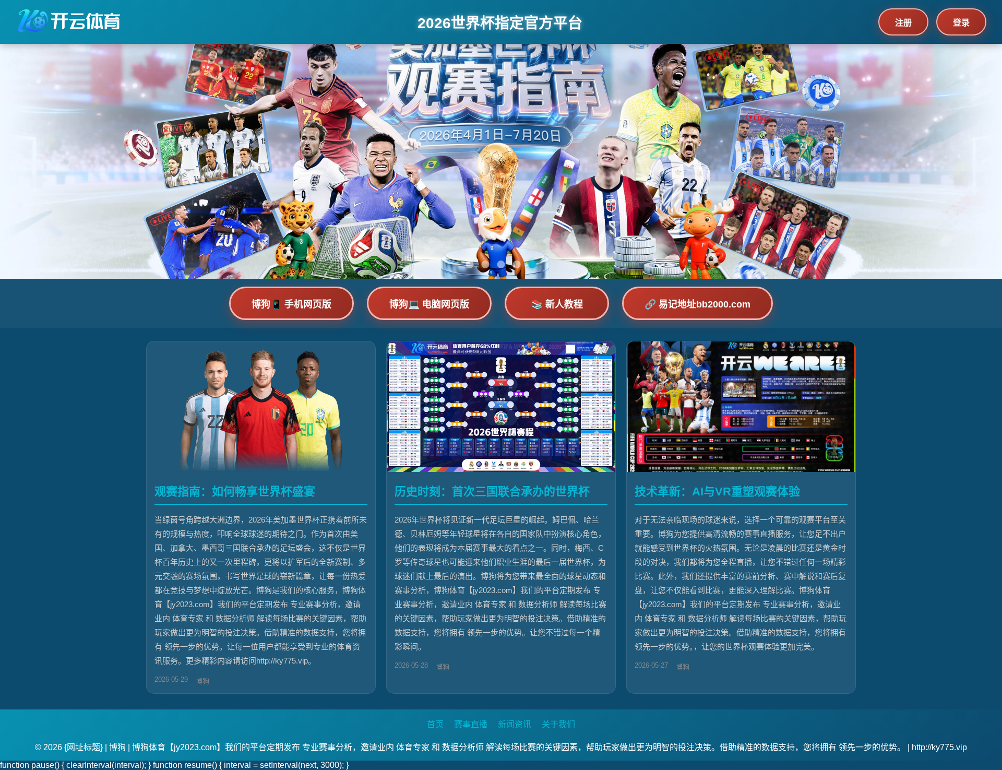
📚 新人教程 (557, 304)
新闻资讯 (514, 724)
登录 (961, 22)
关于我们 (558, 724)
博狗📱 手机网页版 (291, 304)
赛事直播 (470, 724)
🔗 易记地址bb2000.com (697, 304)
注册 (903, 22)
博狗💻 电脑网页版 (429, 304)
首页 (435, 724)
